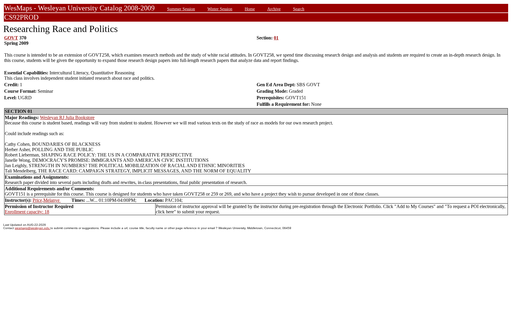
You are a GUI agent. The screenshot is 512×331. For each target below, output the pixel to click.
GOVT (11, 37)
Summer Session (181, 9)
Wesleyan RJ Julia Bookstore (67, 117)
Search (298, 9)
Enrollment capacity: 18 (27, 211)
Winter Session (219, 9)
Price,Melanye (47, 200)
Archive (274, 9)
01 (276, 37)
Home (250, 9)
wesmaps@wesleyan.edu (32, 228)
